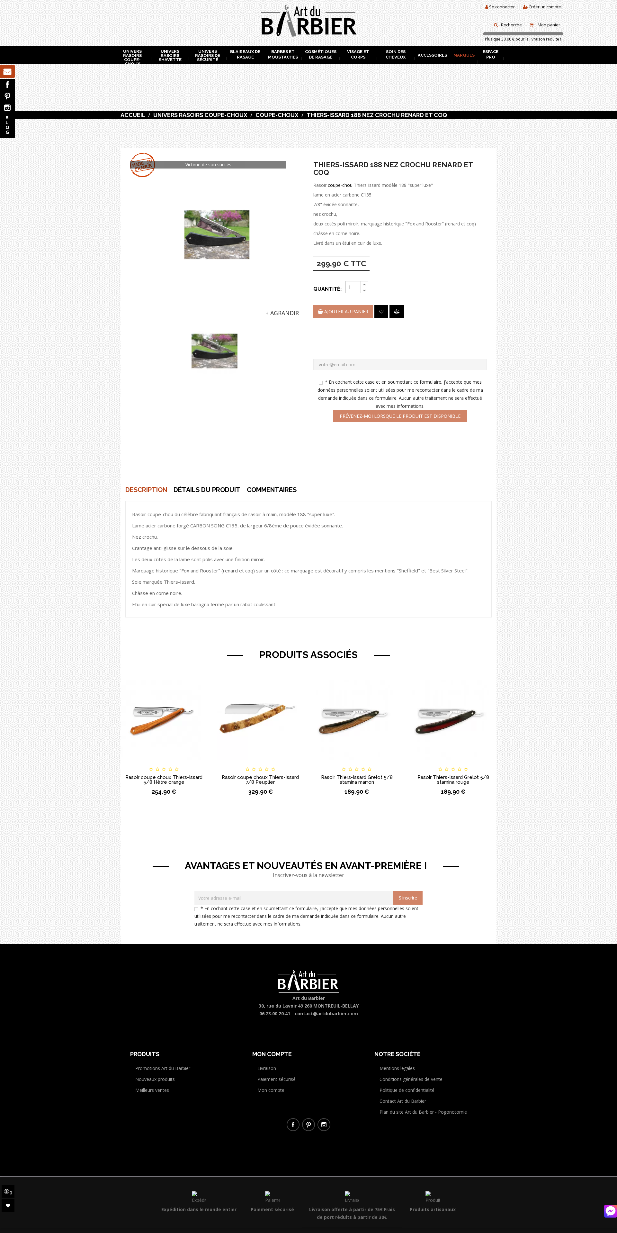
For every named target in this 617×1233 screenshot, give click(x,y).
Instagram (7, 107)
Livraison (266, 1068)
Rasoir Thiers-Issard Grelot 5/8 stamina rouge (453, 779)
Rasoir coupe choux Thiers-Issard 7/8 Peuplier (260, 779)
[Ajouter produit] (397, 311)
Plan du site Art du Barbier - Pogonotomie (423, 1112)
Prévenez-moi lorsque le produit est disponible (400, 416)
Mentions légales (397, 1068)
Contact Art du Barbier (403, 1101)
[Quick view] (197, 763)
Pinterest (7, 96)
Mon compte (270, 1090)
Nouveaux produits (155, 1079)
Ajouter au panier (345, 311)
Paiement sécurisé (276, 1079)
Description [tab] (146, 490)
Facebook (7, 84)
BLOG (7, 124)
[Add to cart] (131, 763)
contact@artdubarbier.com (326, 1013)
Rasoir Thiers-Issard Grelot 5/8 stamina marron (357, 779)
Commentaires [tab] (272, 490)
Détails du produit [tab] (207, 490)
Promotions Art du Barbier (162, 1068)
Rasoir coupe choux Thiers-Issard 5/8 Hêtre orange (163, 779)
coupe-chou (340, 185)
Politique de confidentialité (407, 1090)
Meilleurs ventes (152, 1090)
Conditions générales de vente (411, 1079)
